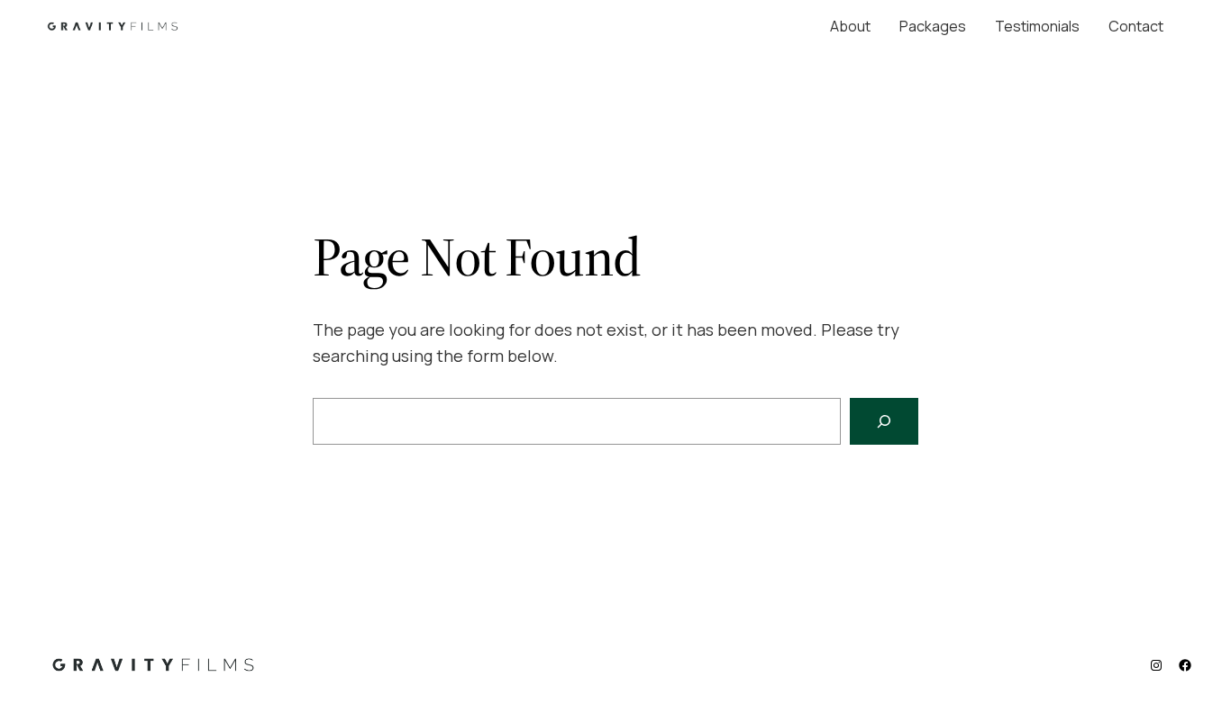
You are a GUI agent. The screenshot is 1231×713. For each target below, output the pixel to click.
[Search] (884, 421)
